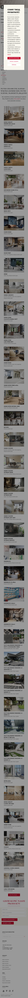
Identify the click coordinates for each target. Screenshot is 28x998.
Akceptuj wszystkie (14, 58)
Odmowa (14, 64)
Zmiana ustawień (14, 61)
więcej (9, 54)
